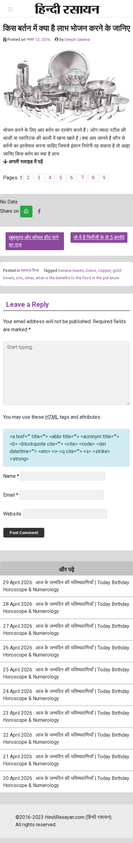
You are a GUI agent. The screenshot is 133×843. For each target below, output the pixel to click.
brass (91, 270)
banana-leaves (71, 270)
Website (12, 514)
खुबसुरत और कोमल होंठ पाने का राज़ (33, 241)
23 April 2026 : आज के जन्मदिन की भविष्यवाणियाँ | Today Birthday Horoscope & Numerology (66, 716)
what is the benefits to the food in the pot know (77, 278)
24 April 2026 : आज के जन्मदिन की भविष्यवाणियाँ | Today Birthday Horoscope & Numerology (66, 694)
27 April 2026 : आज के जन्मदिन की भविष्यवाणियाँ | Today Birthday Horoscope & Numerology (66, 629)
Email (10, 495)
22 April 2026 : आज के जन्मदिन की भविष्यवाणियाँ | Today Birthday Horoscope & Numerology (66, 738)
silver (29, 278)
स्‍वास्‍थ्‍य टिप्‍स (30, 270)
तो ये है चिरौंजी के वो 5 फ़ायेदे (99, 237)
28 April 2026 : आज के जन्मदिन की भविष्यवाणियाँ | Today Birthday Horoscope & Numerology (66, 607)
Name (11, 476)
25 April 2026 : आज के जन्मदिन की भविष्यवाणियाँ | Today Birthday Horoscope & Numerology (66, 673)
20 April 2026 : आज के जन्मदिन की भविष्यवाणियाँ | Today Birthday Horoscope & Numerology (66, 781)
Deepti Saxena (77, 39)
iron (19, 278)
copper (104, 270)
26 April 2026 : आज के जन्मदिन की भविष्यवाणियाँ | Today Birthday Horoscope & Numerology (66, 651)
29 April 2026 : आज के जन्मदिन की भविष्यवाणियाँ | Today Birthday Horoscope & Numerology (66, 586)
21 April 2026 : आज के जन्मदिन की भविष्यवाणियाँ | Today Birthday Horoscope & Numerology (66, 760)
